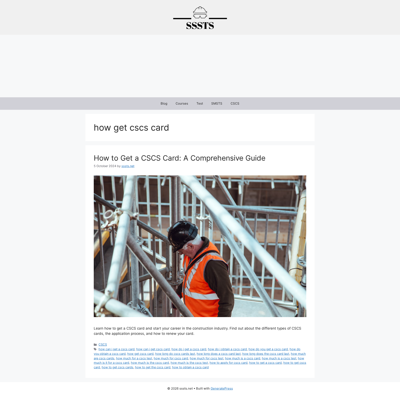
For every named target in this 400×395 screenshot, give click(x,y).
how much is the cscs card (150, 362)
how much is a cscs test (279, 358)
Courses (182, 103)
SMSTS (216, 103)
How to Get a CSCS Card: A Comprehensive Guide (179, 158)
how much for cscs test (206, 358)
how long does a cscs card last (219, 353)
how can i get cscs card (153, 349)
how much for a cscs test (134, 358)
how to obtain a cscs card (190, 367)
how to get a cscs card (265, 362)
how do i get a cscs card (188, 349)
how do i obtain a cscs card (227, 349)
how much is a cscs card (242, 358)
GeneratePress (222, 388)
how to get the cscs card (152, 367)
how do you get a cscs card (268, 349)
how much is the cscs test (189, 362)
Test (199, 103)
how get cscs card (140, 353)
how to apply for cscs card (229, 362)
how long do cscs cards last (175, 353)
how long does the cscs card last (265, 353)
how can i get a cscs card (117, 349)
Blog (164, 103)
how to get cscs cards (117, 367)
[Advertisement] (200, 66)
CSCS (235, 103)
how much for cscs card (171, 358)
